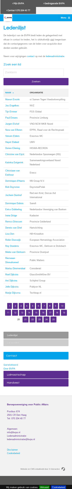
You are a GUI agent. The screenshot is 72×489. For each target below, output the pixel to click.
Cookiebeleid (13, 453)
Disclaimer (12, 449)
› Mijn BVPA (18, 3)
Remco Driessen (13, 221)
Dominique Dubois (14, 203)
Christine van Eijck (14, 154)
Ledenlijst (12, 335)
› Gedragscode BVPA (54, 3)
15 (36, 312)
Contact (11, 355)
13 (22, 312)
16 (43, 312)
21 (25, 319)
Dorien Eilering (12, 148)
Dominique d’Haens (15, 181)
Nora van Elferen (13, 130)
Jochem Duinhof (13, 195)
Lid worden (13, 342)
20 (18, 319)
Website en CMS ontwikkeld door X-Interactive (40, 469)
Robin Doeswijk (13, 240)
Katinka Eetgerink (14, 162)
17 (50, 312)
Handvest (13, 382)
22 (32, 319)
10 (62, 306)
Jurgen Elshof (12, 124)
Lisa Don (9, 233)
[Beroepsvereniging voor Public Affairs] (7, 17)
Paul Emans (11, 117)
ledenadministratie (55, 56)
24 (46, 319)
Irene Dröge (11, 215)
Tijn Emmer (11, 111)
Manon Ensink (12, 99)
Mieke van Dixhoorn (15, 252)
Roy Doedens (12, 246)
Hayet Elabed (12, 142)
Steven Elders (12, 136)
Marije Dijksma (12, 292)
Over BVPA (9, 368)
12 (15, 312)
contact (30, 56)
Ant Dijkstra (11, 280)
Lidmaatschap (16, 374)
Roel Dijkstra (11, 274)
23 (39, 319)
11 (8, 312)
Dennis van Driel (13, 227)
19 (64, 312)
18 (57, 312)
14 (29, 312)
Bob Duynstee (12, 187)
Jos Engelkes (12, 105)
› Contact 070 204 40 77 (18, 10)
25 (53, 319)
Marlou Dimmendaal (15, 268)
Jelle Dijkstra (11, 286)
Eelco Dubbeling (13, 209)
